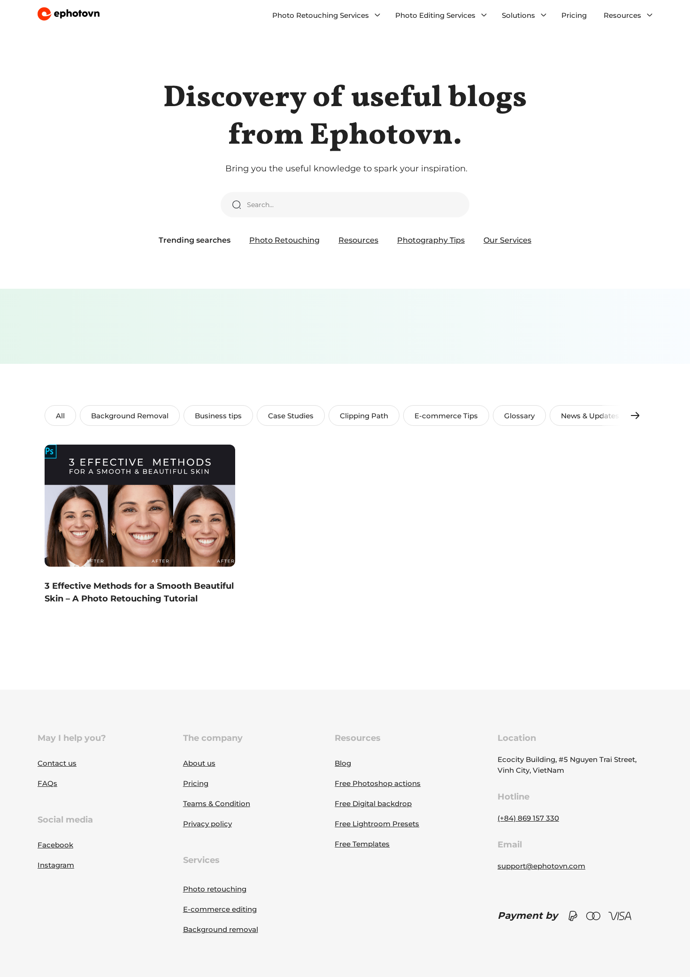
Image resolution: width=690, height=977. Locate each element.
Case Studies (291, 415)
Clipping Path (364, 415)
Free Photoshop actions (378, 783)
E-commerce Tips (446, 415)
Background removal (220, 929)
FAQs (47, 783)
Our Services (507, 240)
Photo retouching (214, 889)
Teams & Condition (216, 803)
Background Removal (130, 415)
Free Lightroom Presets (377, 823)
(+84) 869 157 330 (528, 818)
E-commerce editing (220, 909)
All (60, 415)
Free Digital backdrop (373, 803)
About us (199, 763)
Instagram (56, 865)
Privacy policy (207, 823)
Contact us (57, 763)
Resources (358, 240)
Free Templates (362, 843)
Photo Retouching (284, 240)
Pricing (574, 15)
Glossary (519, 415)
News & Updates (590, 415)
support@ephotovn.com (541, 866)
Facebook (55, 844)
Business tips (218, 415)
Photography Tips (431, 240)
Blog (343, 763)
